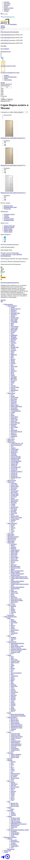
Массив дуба (14, 718)
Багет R (13, 788)
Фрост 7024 (14, 329)
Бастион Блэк (14, 507)
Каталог (3, 27)
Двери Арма (10, 482)
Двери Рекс (10, 533)
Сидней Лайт (14, 495)
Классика (13, 791)
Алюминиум (14, 676)
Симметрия (14, 436)
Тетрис (13, 498)
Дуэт (12, 394)
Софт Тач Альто (15, 821)
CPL (12, 624)
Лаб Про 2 (13, 311)
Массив (13, 625)
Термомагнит (14, 390)
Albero (9, 636)
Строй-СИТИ (14, 846)
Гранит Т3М (14, 419)
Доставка (6, 2)
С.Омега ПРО (15, 449)
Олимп (13, 702)
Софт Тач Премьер (16, 822)
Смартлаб (13, 342)
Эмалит (13, 628)
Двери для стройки (16, 650)
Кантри (13, 596)
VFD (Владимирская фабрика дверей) (18, 829)
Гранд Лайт (14, 492)
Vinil (12, 640)
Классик (13, 388)
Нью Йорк (14, 378)
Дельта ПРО (14, 451)
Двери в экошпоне (16, 754)
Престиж (13, 690)
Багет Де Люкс (15, 787)
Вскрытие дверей (9, 227)
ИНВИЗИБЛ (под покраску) (19, 824)
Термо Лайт (14, 366)
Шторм (13, 360)
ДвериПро (10, 752)
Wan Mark (10, 810)
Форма (12, 351)
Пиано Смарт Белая (16, 406)
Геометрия (14, 434)
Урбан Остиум (15, 662)
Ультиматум (14, 452)
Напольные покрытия (10, 837)
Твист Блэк (14, 597)
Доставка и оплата (9, 214)
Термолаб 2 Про (15, 313)
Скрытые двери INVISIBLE (18, 649)
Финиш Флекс (15, 630)
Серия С (13, 739)
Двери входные (8, 304)
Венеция (13, 710)
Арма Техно (14, 501)
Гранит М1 (14, 418)
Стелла (13, 770)
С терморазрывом (16, 411)
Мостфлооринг (15, 841)
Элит (12, 529)
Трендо (13, 375)
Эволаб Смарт (15, 317)
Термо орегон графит (17, 600)
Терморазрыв (14, 409)
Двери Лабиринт (12, 305)
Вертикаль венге (15, 566)
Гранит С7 (14, 433)
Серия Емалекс (15, 832)
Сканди (13, 381)
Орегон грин (14, 593)
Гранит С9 (14, 421)
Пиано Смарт (14, 405)
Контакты (7, 5)
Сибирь (13, 412)
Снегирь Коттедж (16, 477)
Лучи (12, 563)
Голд (12, 763)
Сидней (13, 505)
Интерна (9, 758)
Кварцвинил (10, 849)
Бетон (12, 372)
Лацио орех (14, 554)
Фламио (13, 610)
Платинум (13, 371)
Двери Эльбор (11, 604)
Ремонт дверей (8, 230)
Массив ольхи (15, 720)
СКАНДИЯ (14, 322)
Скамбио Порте (11, 641)
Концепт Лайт (15, 486)
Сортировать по (5, 112)
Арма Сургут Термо (16, 517)
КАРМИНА (14, 335)
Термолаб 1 (14, 314)
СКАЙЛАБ (14, 338)
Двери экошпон (15, 723)
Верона (13, 545)
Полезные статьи (9, 220)
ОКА (8, 801)
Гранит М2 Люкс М (16, 431)
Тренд (12, 658)
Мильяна (9, 760)
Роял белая (14, 399)
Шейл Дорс (10, 781)
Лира (12, 428)
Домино (13, 504)
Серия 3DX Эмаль (16, 745)
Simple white (14, 553)
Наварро (13, 696)
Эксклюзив (14, 408)
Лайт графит (14, 427)
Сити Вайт (14, 510)
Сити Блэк (14, 496)
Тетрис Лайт (14, 485)
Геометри (13, 684)
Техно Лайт (14, 488)
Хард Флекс (14, 622)
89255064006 (8, 17)
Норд (12, 325)
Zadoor (9, 732)
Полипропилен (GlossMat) (18, 715)
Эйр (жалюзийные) (16, 673)
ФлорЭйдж (14, 844)
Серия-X (13, 448)
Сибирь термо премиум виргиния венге (17, 587)
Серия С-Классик (16, 738)
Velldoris (9, 816)
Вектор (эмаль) (15, 778)
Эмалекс (13, 813)
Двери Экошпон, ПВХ (17, 646)
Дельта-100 (14, 465)
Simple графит (15, 551)
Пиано (12, 369)
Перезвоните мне (5, 51)
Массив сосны (15, 721)
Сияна (12, 344)
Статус (13, 530)
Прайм (12, 708)
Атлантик (13, 350)
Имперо (13, 345)
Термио (13, 609)
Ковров (9, 807)
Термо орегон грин (16, 599)
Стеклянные (14, 633)
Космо (12, 374)
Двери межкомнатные (10, 616)
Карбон (13, 362)
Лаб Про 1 (13, 310)
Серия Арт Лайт (15, 733)
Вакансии (7, 9)
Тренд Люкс (14, 659)
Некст (12, 767)
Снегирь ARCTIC (16, 456)
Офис (12, 683)
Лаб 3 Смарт (14, 319)
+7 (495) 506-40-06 (6, 254)
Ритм (12, 357)
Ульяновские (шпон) (16, 726)
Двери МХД (10, 535)
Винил (12, 631)
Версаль (13, 359)
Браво (9, 618)
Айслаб (13, 316)
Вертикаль (14, 695)
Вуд (12, 671)
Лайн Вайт (14, 376)
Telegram (3, 300)
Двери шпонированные (17, 643)
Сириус (13, 689)
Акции (6, 852)
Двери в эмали (15, 757)
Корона (13, 792)
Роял (12, 365)
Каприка (13, 761)
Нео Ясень (14, 502)
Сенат (12, 701)
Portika (9, 713)
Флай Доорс (14, 686)
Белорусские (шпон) (16, 724)
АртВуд (13, 525)
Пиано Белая (14, 416)
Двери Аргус (11, 439)
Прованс (13, 704)
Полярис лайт (14, 347)
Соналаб (13, 348)
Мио (12, 667)
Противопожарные (16, 445)
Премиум (13, 606)
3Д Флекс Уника (15, 818)
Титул (12, 797)
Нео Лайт (13, 489)
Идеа (12, 656)
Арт (12, 384)
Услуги (6, 6)
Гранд (12, 353)
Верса (12, 323)
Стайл (12, 687)
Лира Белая (14, 430)
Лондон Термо (15, 387)
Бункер (13, 307)
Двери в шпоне (15, 755)
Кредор (13, 341)
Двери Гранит (11, 393)
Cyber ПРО (14, 455)
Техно (12, 368)
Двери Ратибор (11, 480)
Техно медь (14, 556)
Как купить (7, 3)
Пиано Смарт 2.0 (15, 308)
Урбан (12, 382)
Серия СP (13, 747)
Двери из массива (16, 647)
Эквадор (13, 520)
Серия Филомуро (15, 741)
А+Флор (13, 843)
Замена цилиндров (9, 225)
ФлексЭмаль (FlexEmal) (17, 714)
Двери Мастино (11, 538)
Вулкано (13, 363)
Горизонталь (14, 692)
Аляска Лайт (14, 328)
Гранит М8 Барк (15, 422)
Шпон (12, 619)
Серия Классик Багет (17, 736)
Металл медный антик (17, 570)
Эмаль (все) (14, 827)
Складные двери (15, 652)
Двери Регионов (12, 717)
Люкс (12, 607)
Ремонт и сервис (8, 8)
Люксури (13, 785)
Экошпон (13, 621)
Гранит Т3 (13, 400)
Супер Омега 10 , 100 (17, 443)
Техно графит (14, 557)
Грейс (12, 764)
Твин (12, 674)
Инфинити (14, 354)
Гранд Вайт (14, 513)
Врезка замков (8, 228)
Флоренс (13, 699)
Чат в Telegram (5, 48)
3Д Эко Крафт (15, 834)
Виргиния (13, 564)
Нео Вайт (13, 511)
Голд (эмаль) (14, 775)
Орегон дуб (14, 559)
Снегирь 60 (14, 474)
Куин (12, 670)
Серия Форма (14, 748)
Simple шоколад (15, 550)
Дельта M (13, 453)
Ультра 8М (14, 402)
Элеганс (13, 705)
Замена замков (8, 231)
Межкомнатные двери (10, 207)
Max (2, 301)
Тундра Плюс (14, 326)
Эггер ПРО (14, 840)
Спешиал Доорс (15, 661)
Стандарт (13, 612)
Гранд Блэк (14, 508)
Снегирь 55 (14, 470)
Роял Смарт (14, 320)
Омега (12, 769)
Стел (12, 446)
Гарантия (6, 217)
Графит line (14, 591)
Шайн (12, 680)
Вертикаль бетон (15, 567)
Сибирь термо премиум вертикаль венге (17, 574)
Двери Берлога (11, 539)
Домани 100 (14, 464)
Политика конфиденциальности (10, 282)
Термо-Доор (10, 542)
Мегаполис (14, 379)
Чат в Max (5, 14)
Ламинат (9, 838)
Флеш (12, 594)
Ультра (12, 795)
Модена (13, 562)
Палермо (13, 698)
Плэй (12, 590)
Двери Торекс (11, 442)
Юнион (13, 678)
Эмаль (12, 627)
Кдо (12, 772)
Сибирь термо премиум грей (19, 576)
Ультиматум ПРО (15, 458)
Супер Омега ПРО (16, 461)
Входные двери (8, 205)
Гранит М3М (14, 397)
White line (13, 548)
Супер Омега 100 (15, 467)
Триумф (13, 527)
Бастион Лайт (14, 493)
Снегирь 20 (14, 468)
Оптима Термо (15, 519)
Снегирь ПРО (15, 462)
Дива (12, 707)
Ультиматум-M (15, 459)
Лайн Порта (14, 784)
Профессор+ (14, 476)
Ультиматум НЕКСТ (16, 471)
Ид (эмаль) (14, 776)
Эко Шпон (14, 831)
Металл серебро (15, 572)
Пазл (12, 334)
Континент (14, 424)
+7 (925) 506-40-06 (16, 254)
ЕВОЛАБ (13, 339)
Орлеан (13, 332)
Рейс (12, 681)
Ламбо (12, 665)
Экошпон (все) (15, 825)
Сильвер (13, 385)
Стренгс (13, 693)
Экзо (12, 664)
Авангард (13, 547)
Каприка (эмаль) (15, 773)
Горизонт (13, 425)
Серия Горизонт (15, 742)
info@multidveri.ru (6, 256)
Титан (12, 677)
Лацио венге (14, 602)
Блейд (12, 809)
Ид (11, 766)
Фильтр (3, 82)
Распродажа (7, 208)
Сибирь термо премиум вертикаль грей (17, 581)
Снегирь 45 (14, 473)
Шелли (13, 798)
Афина (12, 569)
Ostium (9, 655)
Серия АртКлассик (16, 744)
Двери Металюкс (12, 523)
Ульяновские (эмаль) (16, 727)
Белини (13, 782)
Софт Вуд (13, 639)
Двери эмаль (14, 644)
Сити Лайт (14, 483)
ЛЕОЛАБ (13, 337)
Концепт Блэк (15, 499)
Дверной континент (13, 536)
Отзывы (6, 11)
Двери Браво (11, 541)
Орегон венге (14, 560)
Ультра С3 (13, 403)
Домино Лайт (14, 490)
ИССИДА (13, 331)
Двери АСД (10, 440)
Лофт (12, 356)
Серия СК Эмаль (15, 735)
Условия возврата (9, 218)
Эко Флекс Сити (15, 819)
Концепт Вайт (15, 516)
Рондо (12, 514)
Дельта (12, 794)
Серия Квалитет (15, 750)
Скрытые (13, 729)
